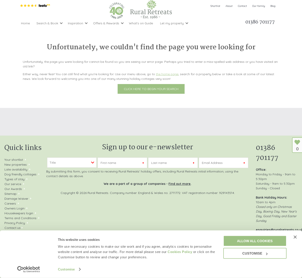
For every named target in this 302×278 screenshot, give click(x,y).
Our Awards (13, 189)
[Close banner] (295, 236)
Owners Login (14, 208)
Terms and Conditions (20, 218)
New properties (16, 165)
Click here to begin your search (151, 89)
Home (25, 23)
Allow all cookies (255, 241)
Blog (272, 6)
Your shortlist (13, 160)
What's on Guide (141, 23)
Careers (10, 203)
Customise (66, 269)
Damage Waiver (16, 199)
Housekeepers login (18, 213)
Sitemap (10, 194)
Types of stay (14, 179)
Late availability (15, 169)
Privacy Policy (14, 223)
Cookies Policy (180, 252)
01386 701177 (267, 153)
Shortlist (215, 6)
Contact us (12, 228)
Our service (12, 184)
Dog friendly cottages (20, 174)
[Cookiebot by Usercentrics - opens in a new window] (28, 269)
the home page (167, 74)
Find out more (179, 184)
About (229, 6)
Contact (242, 6)
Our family (258, 6)
